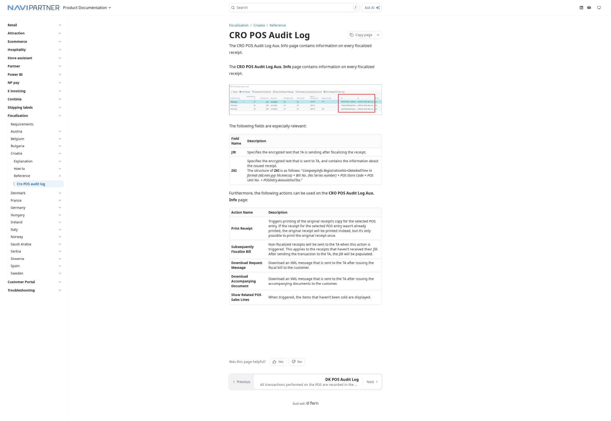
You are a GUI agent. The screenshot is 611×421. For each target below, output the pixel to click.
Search (296, 7)
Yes (281, 361)
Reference (278, 25)
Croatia (259, 25)
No (299, 361)
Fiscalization (239, 25)
